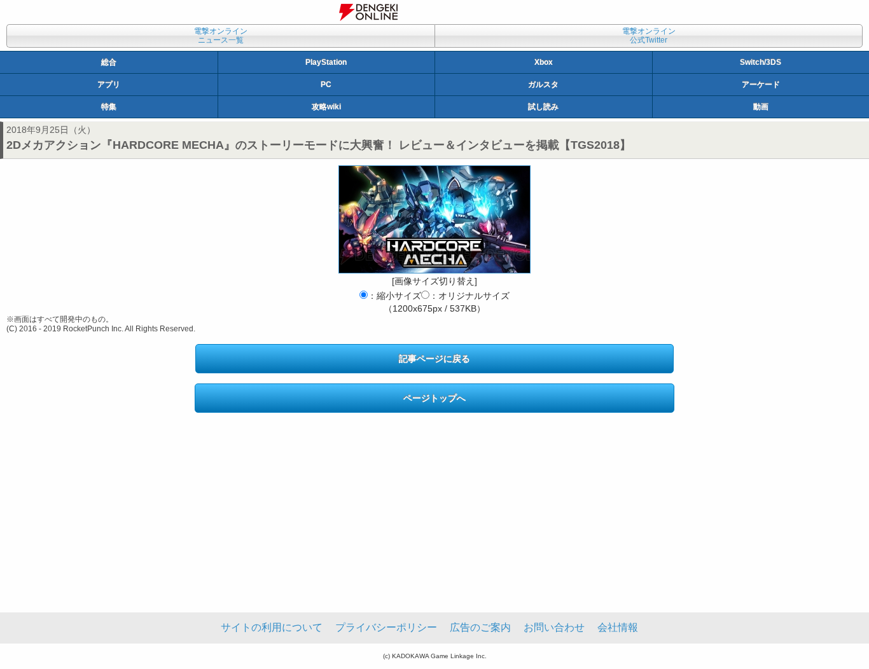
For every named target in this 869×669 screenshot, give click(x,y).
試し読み (543, 106)
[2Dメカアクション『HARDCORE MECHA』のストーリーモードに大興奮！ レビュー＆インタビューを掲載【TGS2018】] (434, 219)
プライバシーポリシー (386, 627)
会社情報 (617, 627)
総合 (108, 62)
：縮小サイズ (394, 296)
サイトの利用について (272, 627)
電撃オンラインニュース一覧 (220, 36)
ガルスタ (543, 84)
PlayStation (326, 62)
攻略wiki (326, 106)
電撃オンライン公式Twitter (649, 36)
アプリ (108, 84)
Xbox (543, 62)
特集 (108, 106)
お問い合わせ (554, 627)
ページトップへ (434, 398)
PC (326, 84)
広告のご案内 (480, 627)
